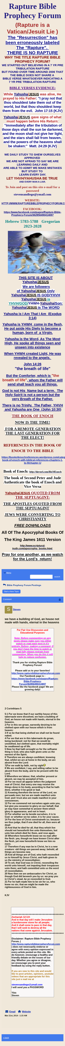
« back (6, 1038)
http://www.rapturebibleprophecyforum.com (36, 673)
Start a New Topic (11, 591)
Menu (8, 573)
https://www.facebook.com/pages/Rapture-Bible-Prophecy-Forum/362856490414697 (35, 681)
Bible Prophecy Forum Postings (23, 585)
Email (12, 1011)
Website (26, 1011)
